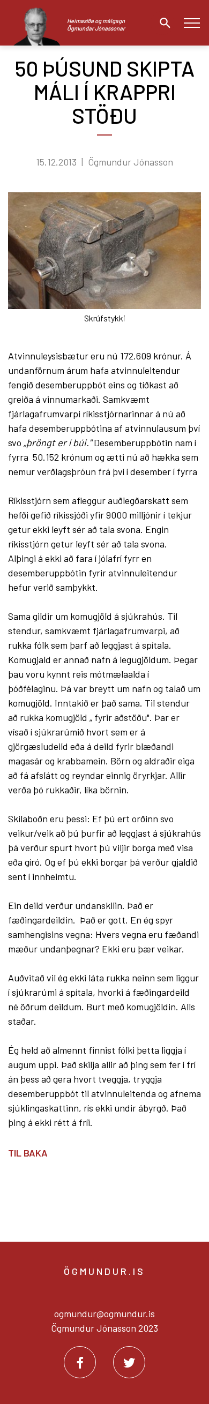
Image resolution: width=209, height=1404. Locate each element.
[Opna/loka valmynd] (191, 23)
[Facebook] (80, 1362)
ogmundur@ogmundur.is (104, 1313)
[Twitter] (129, 1362)
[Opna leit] (162, 23)
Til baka (28, 1153)
